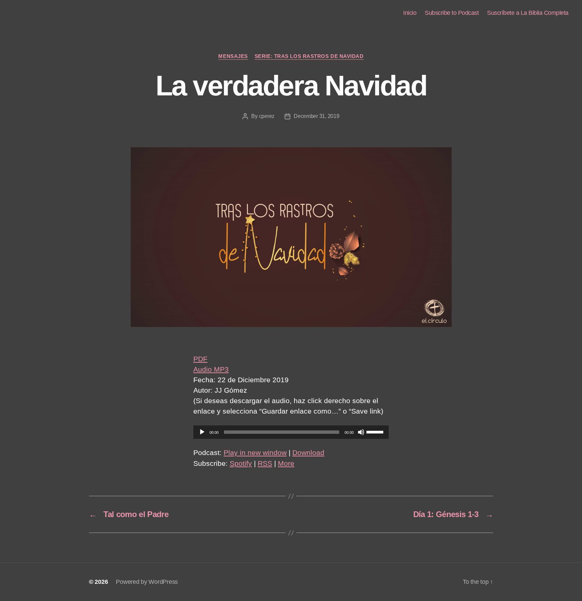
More (286, 463)
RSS (265, 463)
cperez (266, 116)
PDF (200, 359)
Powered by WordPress (147, 581)
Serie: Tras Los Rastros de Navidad (309, 56)
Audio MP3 (211, 369)
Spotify (241, 463)
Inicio (409, 12)
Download (308, 452)
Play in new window (255, 452)
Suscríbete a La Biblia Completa (528, 12)
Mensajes (233, 56)
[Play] (202, 432)
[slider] (375, 431)
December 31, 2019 (316, 116)
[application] (291, 432)
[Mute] (361, 432)
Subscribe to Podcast (452, 12)
